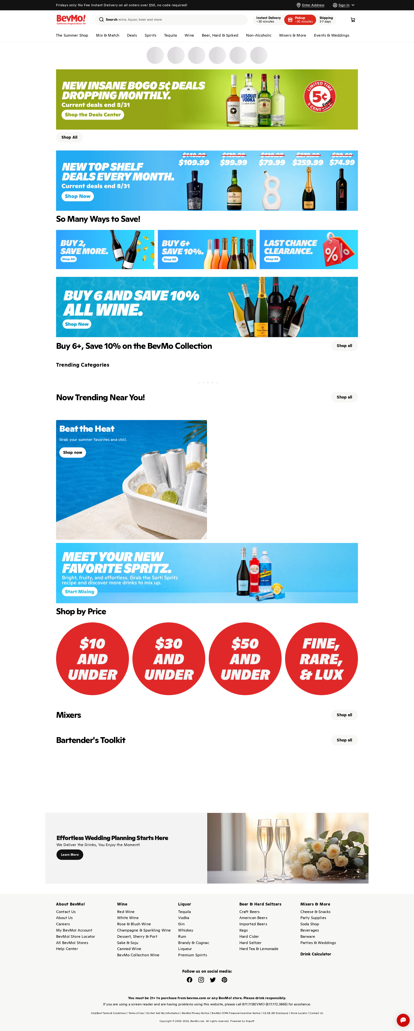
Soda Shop (309, 923)
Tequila (170, 35)
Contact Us (66, 911)
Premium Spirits (192, 954)
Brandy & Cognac (193, 942)
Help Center (67, 948)
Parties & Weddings (318, 942)
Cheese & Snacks (315, 911)
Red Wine (126, 911)
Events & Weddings (331, 35)
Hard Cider (249, 936)
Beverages (309, 930)
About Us (64, 917)
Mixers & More (292, 35)
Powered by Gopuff (242, 1021)
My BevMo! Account (74, 930)
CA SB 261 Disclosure (275, 1013)
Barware (307, 936)
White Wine (128, 917)
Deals (132, 35)
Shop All (69, 137)
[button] (343, 5)
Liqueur (185, 948)
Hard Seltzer (250, 942)
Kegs (243, 930)
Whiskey (185, 930)
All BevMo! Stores (72, 942)
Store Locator (298, 1013)
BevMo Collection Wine (138, 954)
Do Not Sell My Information (162, 1013)
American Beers (253, 917)
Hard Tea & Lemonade (259, 948)
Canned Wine (129, 948)
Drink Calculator (315, 954)
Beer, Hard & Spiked (220, 35)
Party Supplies (313, 917)
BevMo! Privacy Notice (194, 1013)
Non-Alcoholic (258, 35)
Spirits (150, 35)
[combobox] (171, 20)
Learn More (70, 854)
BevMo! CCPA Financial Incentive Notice (235, 1013)
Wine (189, 35)
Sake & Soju (127, 942)
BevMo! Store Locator (75, 936)
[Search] (100, 19)
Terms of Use (135, 1013)
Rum (182, 936)
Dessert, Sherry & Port (137, 936)
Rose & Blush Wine (134, 923)
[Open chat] (403, 1020)
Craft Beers (249, 911)
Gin (181, 923)
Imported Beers (253, 923)
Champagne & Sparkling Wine (144, 930)
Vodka (183, 917)
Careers (63, 923)
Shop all (344, 345)
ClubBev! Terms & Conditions (108, 1013)
